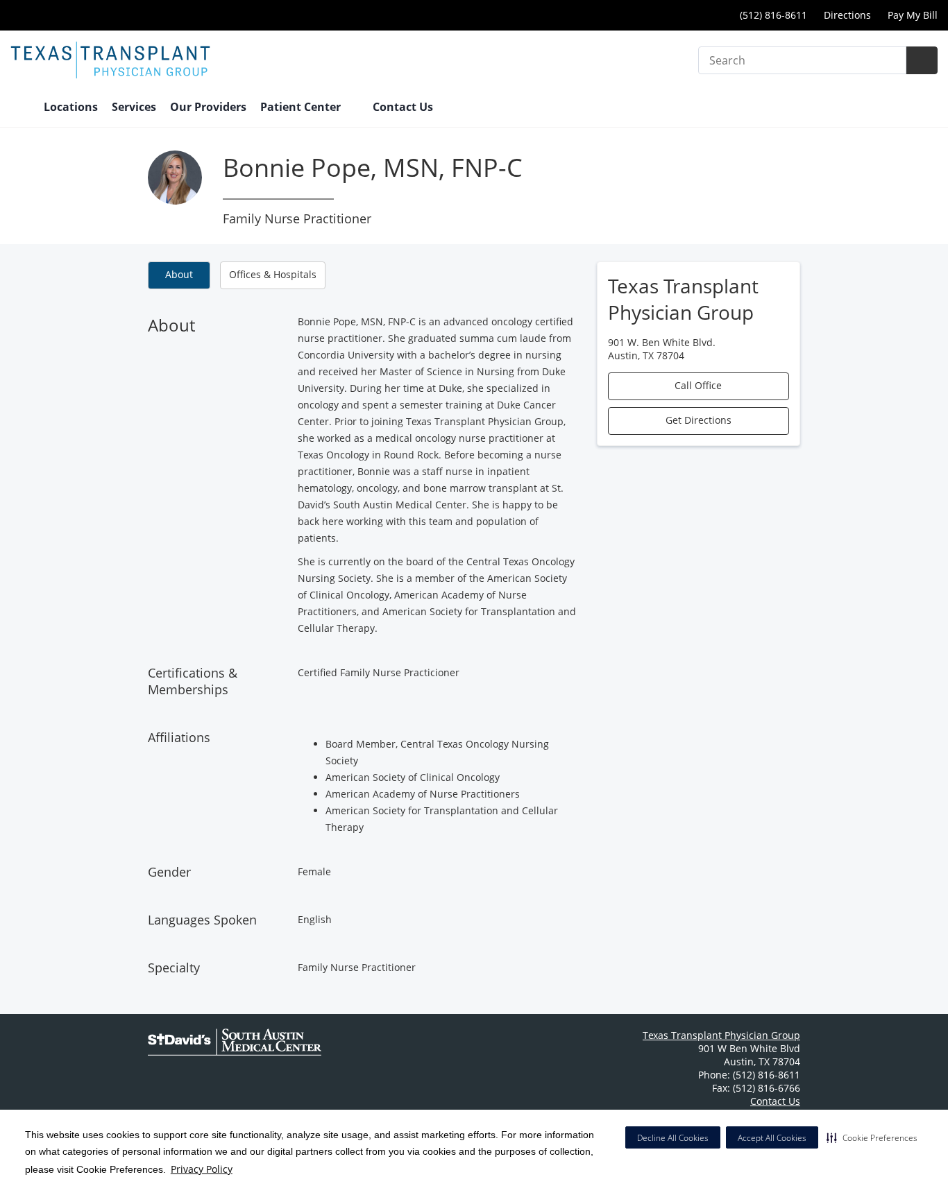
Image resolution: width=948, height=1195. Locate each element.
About (179, 274)
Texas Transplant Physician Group (721, 1035)
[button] (872, 1137)
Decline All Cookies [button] (673, 1138)
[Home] (20, 108)
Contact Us (403, 106)
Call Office (698, 385)
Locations (71, 106)
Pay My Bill (913, 15)
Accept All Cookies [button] (772, 1138)
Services (134, 106)
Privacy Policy (201, 1169)
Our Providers (208, 106)
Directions (847, 15)
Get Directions (698, 420)
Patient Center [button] (302, 106)
